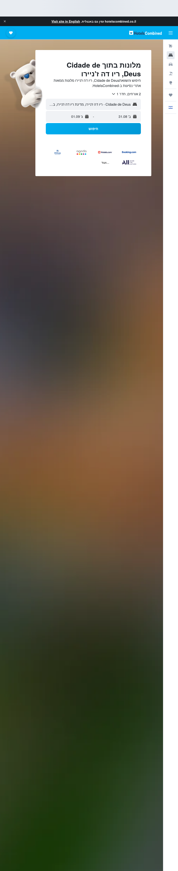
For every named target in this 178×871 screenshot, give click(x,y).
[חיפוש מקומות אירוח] (170, 55)
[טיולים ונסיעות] (170, 95)
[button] (5, 21)
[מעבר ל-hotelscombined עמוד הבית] (145, 33)
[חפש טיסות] (170, 46)
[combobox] (126, 94)
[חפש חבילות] (170, 73)
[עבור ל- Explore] (170, 82)
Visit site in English (65, 21)
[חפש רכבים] (170, 64)
